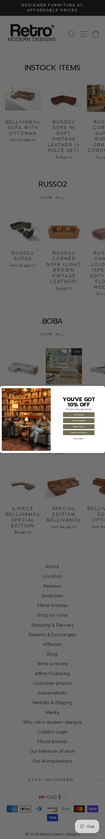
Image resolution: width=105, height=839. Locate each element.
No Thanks (78, 438)
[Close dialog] (3, 389)
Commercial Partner (79, 432)
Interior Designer (79, 420)
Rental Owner (79, 426)
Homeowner (78, 415)
